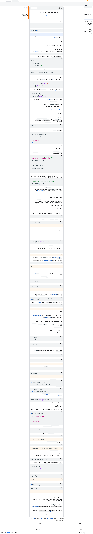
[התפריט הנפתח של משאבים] (71, 1)
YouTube (81, 529)
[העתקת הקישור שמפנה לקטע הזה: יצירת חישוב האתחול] (54, 332)
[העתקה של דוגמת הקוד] (61, 23)
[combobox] (15, 1)
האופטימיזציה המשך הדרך (40, 190)
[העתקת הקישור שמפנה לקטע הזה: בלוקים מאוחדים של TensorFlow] (48, 330)
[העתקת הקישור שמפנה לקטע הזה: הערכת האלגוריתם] (54, 453)
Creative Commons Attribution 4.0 (50, 518)
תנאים (81, 532)
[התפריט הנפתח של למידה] (79, 1)
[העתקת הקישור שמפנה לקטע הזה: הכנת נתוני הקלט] (54, 49)
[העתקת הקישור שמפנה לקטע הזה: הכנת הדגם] (57, 77)
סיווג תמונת (36, 51)
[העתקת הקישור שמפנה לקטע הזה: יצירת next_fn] (57, 348)
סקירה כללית (90, 4)
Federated (90, 3)
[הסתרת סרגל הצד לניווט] (84, 532)
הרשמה (8, 532)
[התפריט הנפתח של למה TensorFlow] (61, 1)
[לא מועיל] (31, 10)
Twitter (81, 528)
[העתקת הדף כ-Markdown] (40, 12)
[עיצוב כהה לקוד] (60, 23)
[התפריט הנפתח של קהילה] (67, 1)
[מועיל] (32, 10)
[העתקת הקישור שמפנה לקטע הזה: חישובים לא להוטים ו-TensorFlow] (48, 270)
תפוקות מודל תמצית (54, 90)
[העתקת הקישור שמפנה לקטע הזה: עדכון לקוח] (58, 150)
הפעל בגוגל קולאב (47, 15)
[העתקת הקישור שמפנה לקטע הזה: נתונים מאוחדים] (55, 208)
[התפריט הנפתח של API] (76, 1)
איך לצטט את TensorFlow (38, 529)
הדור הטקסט (54, 36)
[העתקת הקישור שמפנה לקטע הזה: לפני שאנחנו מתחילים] (53, 18)
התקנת (35, 20)
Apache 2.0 (41, 518)
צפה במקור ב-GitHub (40, 15)
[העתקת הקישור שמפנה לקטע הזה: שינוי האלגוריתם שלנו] (53, 497)
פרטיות (79, 532)
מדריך (82, 4)
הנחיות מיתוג (39, 528)
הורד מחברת (33, 15)
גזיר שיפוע (58, 504)
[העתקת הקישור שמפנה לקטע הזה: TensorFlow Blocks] (54, 148)
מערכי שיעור (86, 4)
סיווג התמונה (58, 36)
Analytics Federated (51, 109)
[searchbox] (88, 7)
